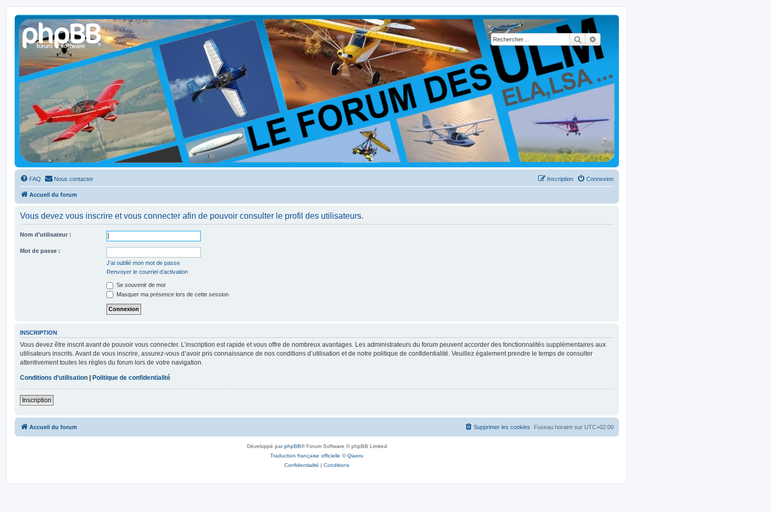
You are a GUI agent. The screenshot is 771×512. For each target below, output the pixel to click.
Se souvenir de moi (140, 285)
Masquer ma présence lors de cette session (172, 294)
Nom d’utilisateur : (45, 234)
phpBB (292, 446)
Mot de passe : (40, 251)
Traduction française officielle (305, 455)
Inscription (36, 400)
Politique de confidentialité (131, 377)
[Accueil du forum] (62, 34)
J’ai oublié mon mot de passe (143, 263)
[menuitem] (30, 179)
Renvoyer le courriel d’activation (147, 272)
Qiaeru (355, 455)
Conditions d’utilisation (54, 377)
